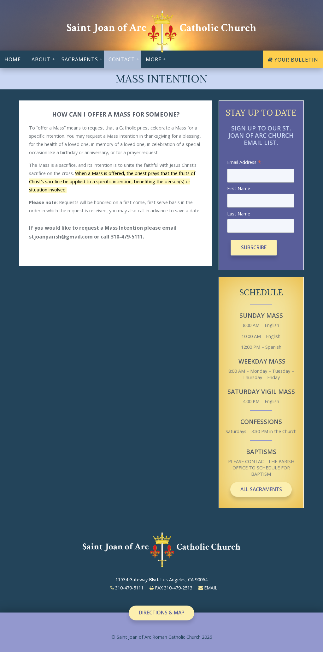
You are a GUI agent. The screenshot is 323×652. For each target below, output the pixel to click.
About (41, 59)
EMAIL (210, 588)
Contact (122, 59)
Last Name (238, 214)
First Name (238, 188)
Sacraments (80, 59)
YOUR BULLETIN (295, 59)
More (154, 59)
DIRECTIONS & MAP (162, 612)
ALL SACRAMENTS (261, 489)
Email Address (244, 162)
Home (12, 59)
